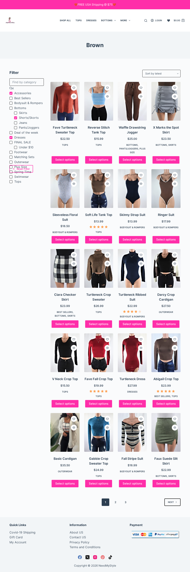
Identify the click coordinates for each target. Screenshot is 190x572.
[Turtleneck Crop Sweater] (98, 268)
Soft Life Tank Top (98, 215)
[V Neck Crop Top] (64, 352)
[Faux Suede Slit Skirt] (165, 432)
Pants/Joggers (128, 148)
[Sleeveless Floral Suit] (64, 188)
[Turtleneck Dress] (132, 352)
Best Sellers (65, 312)
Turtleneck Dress (132, 379)
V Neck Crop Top (65, 379)
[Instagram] (95, 557)
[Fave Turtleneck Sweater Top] (64, 101)
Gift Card (16, 537)
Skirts (172, 145)
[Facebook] (80, 557)
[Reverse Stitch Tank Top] (98, 101)
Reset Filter (23, 168)
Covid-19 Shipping (22, 532)
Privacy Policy (79, 542)
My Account (17, 542)
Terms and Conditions (85, 547)
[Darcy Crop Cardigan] (165, 268)
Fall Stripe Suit (132, 459)
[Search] (145, 20)
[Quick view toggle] (74, 96)
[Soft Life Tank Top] (98, 188)
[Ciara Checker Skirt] (64, 268)
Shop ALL (65, 20)
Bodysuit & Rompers (65, 232)
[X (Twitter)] (87, 557)
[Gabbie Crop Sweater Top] (98, 432)
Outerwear (166, 312)
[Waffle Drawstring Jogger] (132, 101)
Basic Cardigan (65, 459)
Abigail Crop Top (166, 379)
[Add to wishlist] (74, 88)
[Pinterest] (103, 557)
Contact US (78, 537)
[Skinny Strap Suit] (132, 188)
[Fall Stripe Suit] (132, 432)
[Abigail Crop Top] (165, 352)
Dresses (91, 20)
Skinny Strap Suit (132, 215)
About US (76, 532)
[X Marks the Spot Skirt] (165, 101)
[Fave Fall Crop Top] (98, 352)
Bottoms (106, 20)
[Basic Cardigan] (64, 432)
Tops (79, 20)
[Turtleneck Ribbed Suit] (132, 268)
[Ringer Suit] (165, 188)
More (123, 20)
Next (171, 502)
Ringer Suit (166, 215)
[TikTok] (110, 557)
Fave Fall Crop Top (99, 379)
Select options (65, 159)
